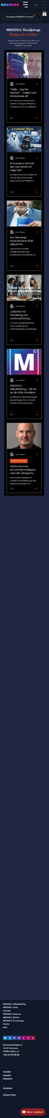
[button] (44, 13)
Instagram (7, 1078)
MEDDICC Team (10, 1007)
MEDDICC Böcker (11, 1017)
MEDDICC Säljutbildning (14, 1004)
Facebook (7, 1088)
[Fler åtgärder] (37, 84)
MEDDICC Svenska (18, 461)
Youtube (7, 1071)
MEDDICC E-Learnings (13, 1021)
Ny (34, 15)
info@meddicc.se (11, 1051)
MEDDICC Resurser (12, 1014)
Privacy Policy (9, 1095)
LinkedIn (7, 1075)
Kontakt (7, 1011)
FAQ (5, 1027)
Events (6, 1024)
